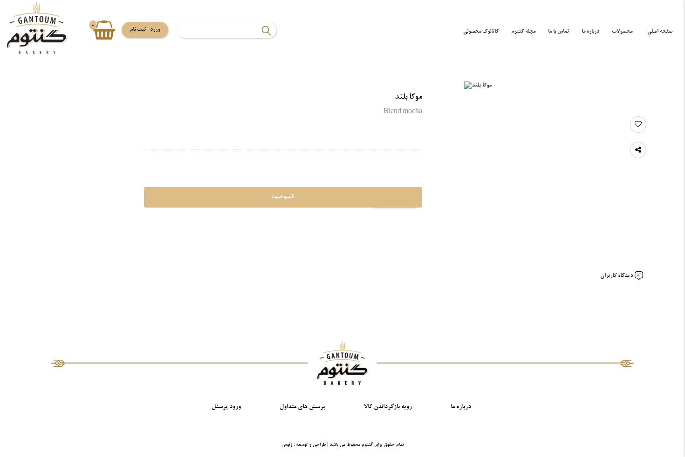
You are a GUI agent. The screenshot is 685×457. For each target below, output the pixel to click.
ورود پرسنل (226, 406)
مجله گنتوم (523, 31)
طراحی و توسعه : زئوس (303, 445)
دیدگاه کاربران (617, 276)
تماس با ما (558, 31)
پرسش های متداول (302, 406)
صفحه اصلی (659, 31)
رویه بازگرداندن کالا (388, 406)
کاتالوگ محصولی (481, 31)
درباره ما (590, 31)
